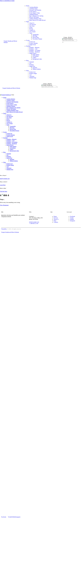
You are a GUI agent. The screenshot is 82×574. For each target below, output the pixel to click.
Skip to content (4, 0)
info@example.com (34, 222)
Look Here (3, 185)
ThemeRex (4, 229)
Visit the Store (3, 191)
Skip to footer (11, 0)
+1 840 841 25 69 (33, 223)
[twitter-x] (1, 172)
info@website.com (5, 178)
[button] (42, 88)
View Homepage (4, 205)
